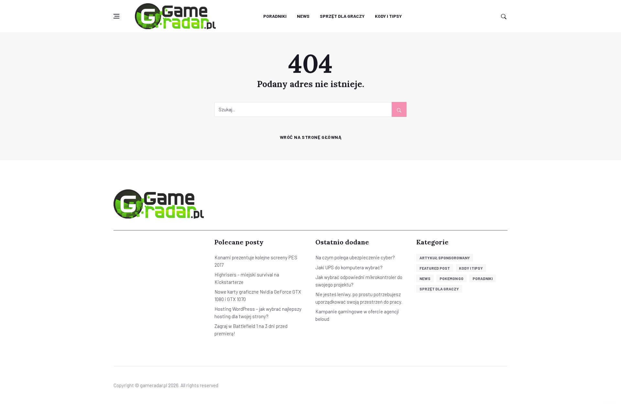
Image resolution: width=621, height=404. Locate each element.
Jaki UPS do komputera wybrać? (349, 267)
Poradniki (275, 16)
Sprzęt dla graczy (342, 16)
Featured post (434, 268)
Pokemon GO (451, 278)
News (303, 16)
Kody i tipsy (388, 16)
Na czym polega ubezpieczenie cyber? (355, 257)
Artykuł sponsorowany (444, 257)
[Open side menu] (116, 16)
